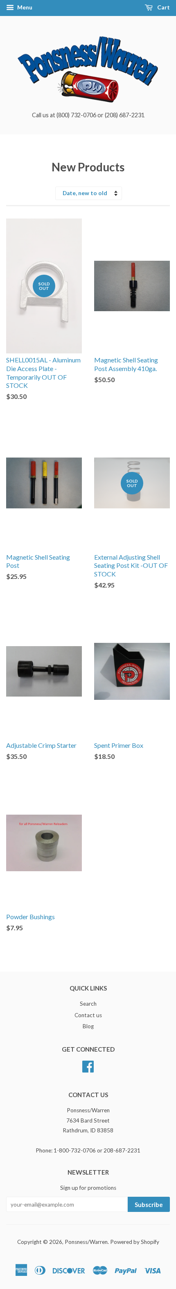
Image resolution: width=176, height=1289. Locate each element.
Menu (24, 7)
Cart (163, 7)
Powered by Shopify (134, 1242)
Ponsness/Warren (86, 1242)
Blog (88, 1026)
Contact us (88, 1015)
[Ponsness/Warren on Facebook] (88, 1065)
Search (88, 1003)
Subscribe (149, 1204)
